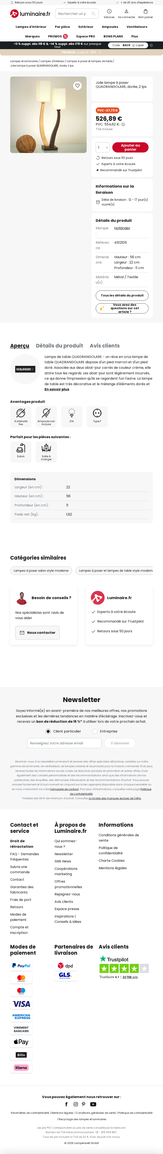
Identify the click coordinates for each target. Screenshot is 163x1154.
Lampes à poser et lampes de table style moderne (116, 570)
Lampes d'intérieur (52, 61)
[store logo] (30, 13)
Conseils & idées (68, 921)
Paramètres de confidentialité (30, 1113)
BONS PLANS (113, 36)
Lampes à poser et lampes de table (89, 61)
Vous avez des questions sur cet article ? (125, 308)
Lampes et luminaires (24, 61)
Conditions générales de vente (96, 1113)
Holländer (122, 228)
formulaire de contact (64, 789)
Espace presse (67, 908)
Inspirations (64, 916)
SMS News (63, 861)
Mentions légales (113, 868)
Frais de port (20, 899)
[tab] (19, 346)
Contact (17, 879)
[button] (77, 85)
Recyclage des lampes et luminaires (82, 1119)
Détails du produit (59, 345)
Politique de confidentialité (135, 1113)
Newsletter (64, 854)
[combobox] (77, 14)
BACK (128, 45)
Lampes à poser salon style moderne (41, 570)
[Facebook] (69, 1104)
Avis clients (105, 345)
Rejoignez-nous (67, 894)
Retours (16, 907)
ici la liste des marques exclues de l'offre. (115, 798)
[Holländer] (25, 369)
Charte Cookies (112, 860)
